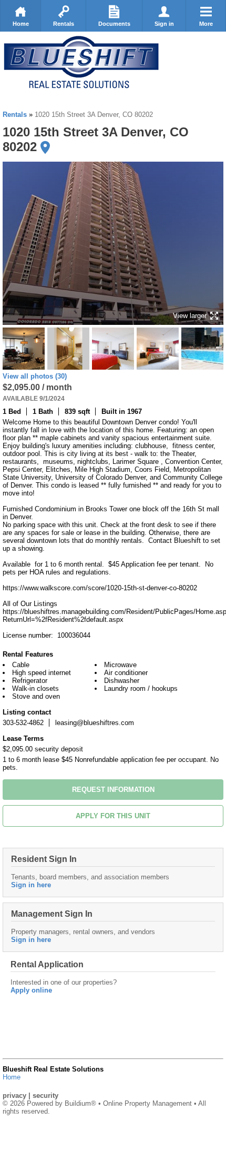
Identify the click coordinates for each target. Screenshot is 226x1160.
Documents (114, 24)
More (206, 24)
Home (21, 24)
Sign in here (31, 885)
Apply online (31, 990)
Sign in (164, 24)
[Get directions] (45, 147)
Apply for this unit (113, 816)
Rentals (63, 24)
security (45, 1095)
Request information (113, 790)
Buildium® (80, 1103)
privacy (14, 1095)
